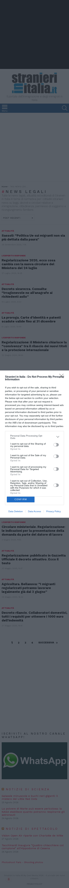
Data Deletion (15, 511)
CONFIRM (21, 499)
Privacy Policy (53, 511)
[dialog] (34, 444)
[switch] (56, 444)
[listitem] (34, 437)
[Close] (62, 377)
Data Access (34, 511)
